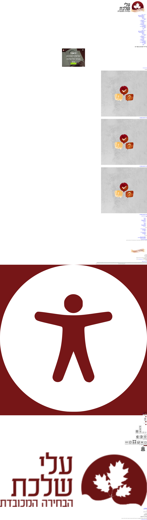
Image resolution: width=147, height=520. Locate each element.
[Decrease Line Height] (145, 424)
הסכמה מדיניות (145, 258)
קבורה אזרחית (142, 23)
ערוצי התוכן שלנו (143, 40)
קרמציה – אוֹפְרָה (143, 14)
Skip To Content (145, 444)
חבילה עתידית (143, 233)
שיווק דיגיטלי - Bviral (144, 261)
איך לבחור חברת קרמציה (141, 15)
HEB (144, 27)
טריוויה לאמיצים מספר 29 (143, 117)
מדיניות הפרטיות (143, 220)
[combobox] (122, 263)
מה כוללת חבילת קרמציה (141, 31)
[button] (145, 419)
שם (146, 254)
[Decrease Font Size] (145, 416)
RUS (143, 28)
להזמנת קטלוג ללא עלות (142, 26)
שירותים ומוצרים (143, 21)
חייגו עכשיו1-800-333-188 (145, 508)
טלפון (146, 255)
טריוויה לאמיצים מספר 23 (143, 166)
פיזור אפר (143, 17)
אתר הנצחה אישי (142, 20)
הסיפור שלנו (144, 25)
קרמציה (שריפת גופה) (141, 16)
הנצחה (144, 19)
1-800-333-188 (143, 42)
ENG (143, 44)
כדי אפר (143, 33)
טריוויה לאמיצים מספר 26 (143, 214)
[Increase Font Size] (145, 413)
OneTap (143, 413)
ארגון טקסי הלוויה (142, 24)
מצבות (143, 38)
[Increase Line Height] (145, 421)
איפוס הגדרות (145, 445)
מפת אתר (144, 221)
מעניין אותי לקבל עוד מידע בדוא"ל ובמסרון (141, 257)
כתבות (144, 219)
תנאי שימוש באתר (143, 224)
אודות (144, 218)
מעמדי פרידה (143, 18)
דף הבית (144, 222)
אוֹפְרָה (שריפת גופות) (143, 228)
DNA (144, 234)
